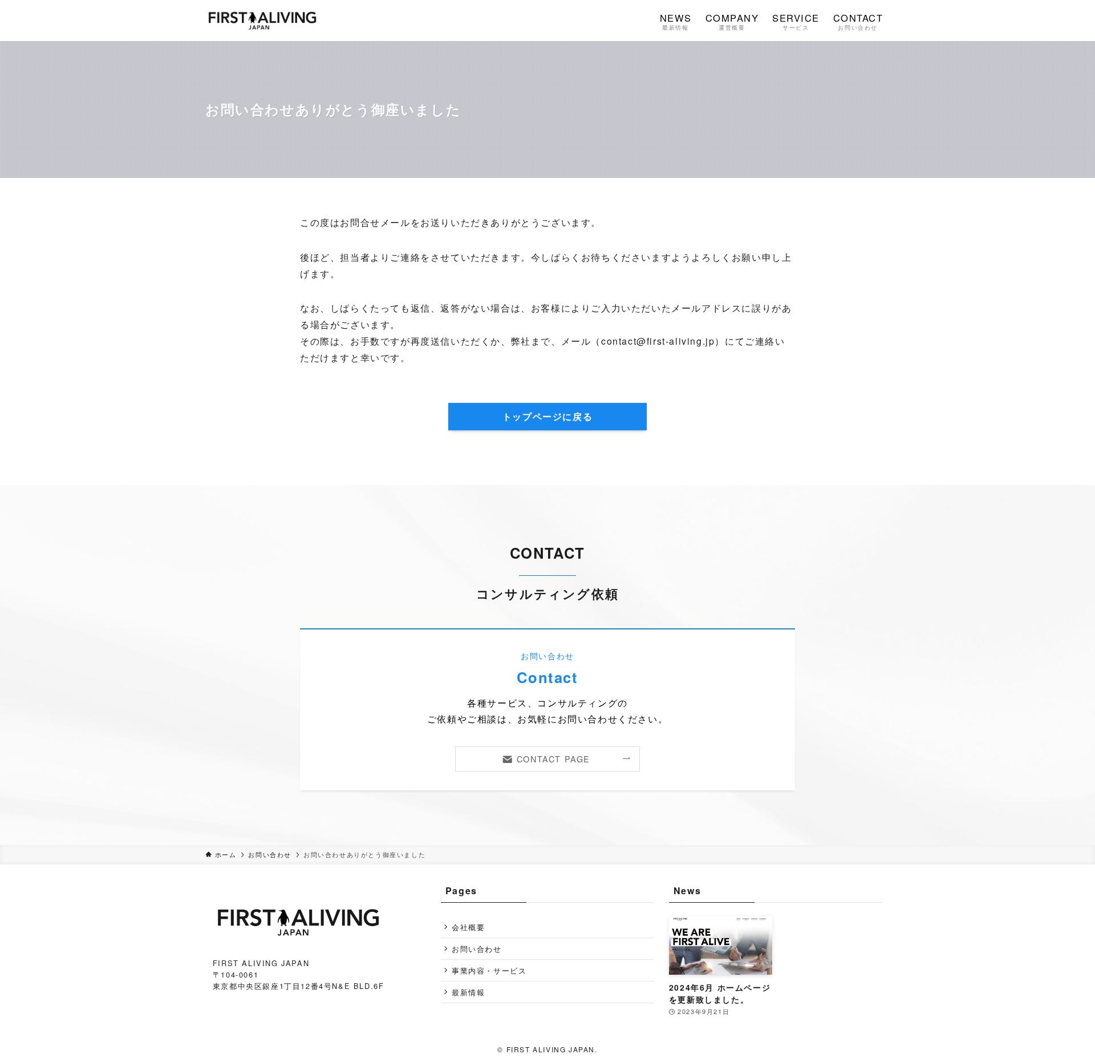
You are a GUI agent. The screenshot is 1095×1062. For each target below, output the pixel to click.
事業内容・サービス (489, 970)
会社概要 (468, 927)
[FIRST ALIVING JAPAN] (262, 20)
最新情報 (468, 992)
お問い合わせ (477, 948)
